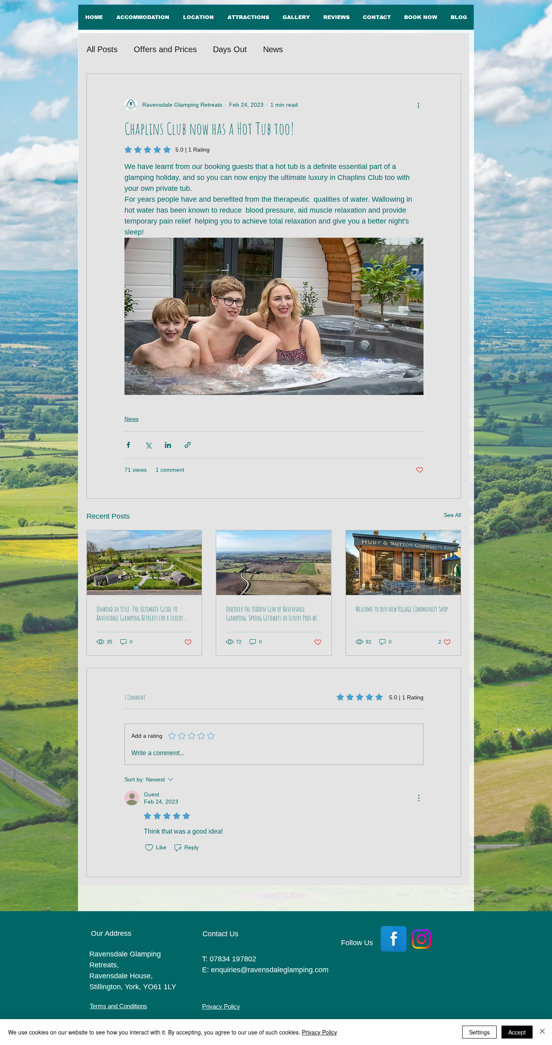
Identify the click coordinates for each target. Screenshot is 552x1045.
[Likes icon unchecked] (149, 848)
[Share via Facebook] (128, 445)
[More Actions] (418, 798)
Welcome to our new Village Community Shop (402, 608)
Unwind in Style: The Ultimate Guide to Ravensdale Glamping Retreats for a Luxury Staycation (140, 613)
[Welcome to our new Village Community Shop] (403, 562)
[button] (198, 17)
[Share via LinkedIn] (168, 445)
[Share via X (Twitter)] (148, 445)
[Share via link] (188, 445)
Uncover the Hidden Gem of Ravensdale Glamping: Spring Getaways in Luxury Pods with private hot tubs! (273, 613)
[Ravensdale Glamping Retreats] (144, 562)
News (273, 49)
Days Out (230, 49)
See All (452, 515)
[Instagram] (421, 939)
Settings (479, 1032)
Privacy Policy (319, 1032)
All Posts (102, 49)
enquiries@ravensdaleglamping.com (270, 970)
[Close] (542, 1032)
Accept (517, 1032)
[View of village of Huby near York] (273, 562)
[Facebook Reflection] (394, 939)
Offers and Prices (165, 49)
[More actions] (418, 105)
